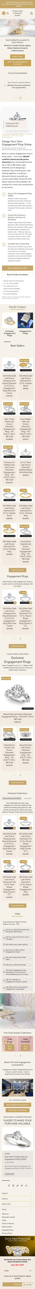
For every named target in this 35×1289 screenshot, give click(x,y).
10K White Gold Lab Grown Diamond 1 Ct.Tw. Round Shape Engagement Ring (25, 884)
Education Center (8, 1217)
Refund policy (7, 1227)
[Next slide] (20, 98)
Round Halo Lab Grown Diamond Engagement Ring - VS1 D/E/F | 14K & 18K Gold (17, 716)
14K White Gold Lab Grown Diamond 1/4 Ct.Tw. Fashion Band (25, 380)
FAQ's (4, 1220)
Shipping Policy (7, 1230)
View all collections (17, 309)
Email (6, 1270)
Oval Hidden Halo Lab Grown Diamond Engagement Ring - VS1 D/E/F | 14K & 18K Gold (25, 428)
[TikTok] (17, 1185)
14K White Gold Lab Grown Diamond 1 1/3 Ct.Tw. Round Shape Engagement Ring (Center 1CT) (25, 842)
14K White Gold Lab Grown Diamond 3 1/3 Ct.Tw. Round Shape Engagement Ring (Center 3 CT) (25, 617)
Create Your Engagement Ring (18, 2)
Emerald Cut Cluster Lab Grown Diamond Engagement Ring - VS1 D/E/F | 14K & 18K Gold (9, 754)
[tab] (3, 371)
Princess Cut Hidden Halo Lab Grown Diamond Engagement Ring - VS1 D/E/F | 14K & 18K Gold (9, 471)
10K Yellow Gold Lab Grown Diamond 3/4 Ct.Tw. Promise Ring (25, 510)
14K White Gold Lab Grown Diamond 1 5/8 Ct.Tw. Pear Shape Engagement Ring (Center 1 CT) (9, 886)
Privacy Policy (7, 1233)
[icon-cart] (31, 13)
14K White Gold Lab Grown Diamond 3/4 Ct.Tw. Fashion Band (9, 510)
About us (5, 1214)
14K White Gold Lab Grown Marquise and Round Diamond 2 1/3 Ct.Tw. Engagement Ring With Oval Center (9, 384)
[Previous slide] (15, 98)
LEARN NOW (9, 1174)
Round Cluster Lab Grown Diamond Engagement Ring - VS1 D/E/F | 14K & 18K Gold (26, 752)
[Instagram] (13, 1185)
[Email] (22, 1185)
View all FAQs (17, 916)
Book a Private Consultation (17, 275)
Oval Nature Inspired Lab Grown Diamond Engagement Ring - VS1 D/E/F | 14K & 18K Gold (25, 550)
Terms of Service (8, 1224)
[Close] (32, 1239)
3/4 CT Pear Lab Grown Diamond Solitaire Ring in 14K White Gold (25, 467)
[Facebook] (9, 1185)
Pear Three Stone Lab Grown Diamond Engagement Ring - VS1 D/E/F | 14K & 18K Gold (9, 428)
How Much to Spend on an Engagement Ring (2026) (16, 1158)
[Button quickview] (15, 602)
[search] (7, 13)
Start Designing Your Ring (17, 268)
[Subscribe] (30, 1270)
